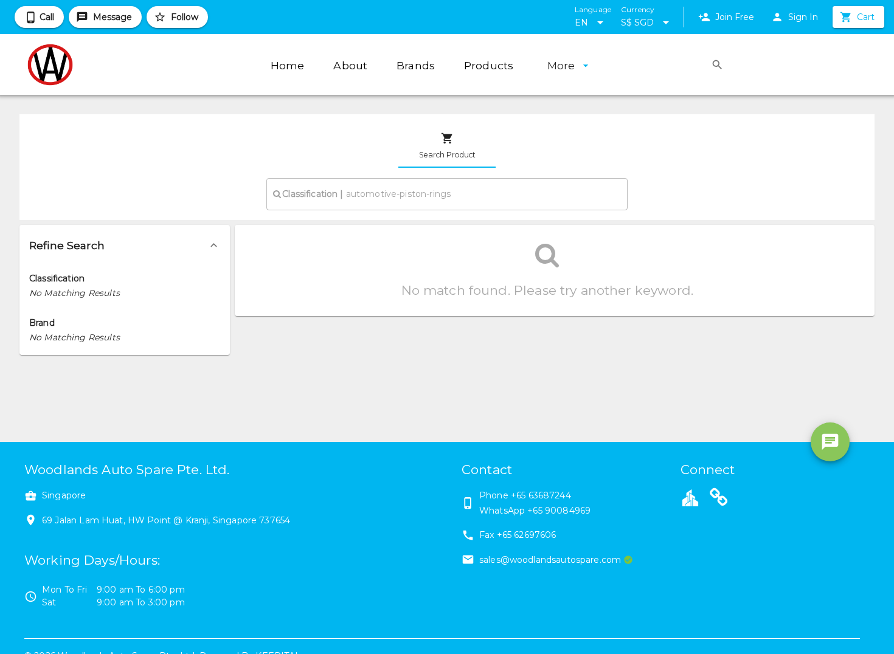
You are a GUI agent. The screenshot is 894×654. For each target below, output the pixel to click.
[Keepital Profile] (690, 497)
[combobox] (446, 193)
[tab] (447, 146)
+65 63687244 (541, 495)
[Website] (718, 499)
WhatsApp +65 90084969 (535, 510)
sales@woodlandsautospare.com (550, 559)
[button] (124, 245)
